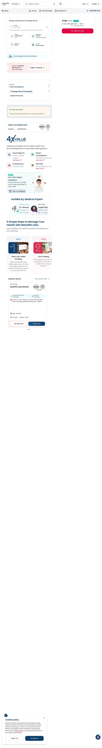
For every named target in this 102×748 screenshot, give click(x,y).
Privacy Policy (19, 731)
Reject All (14, 738)
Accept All (34, 738)
